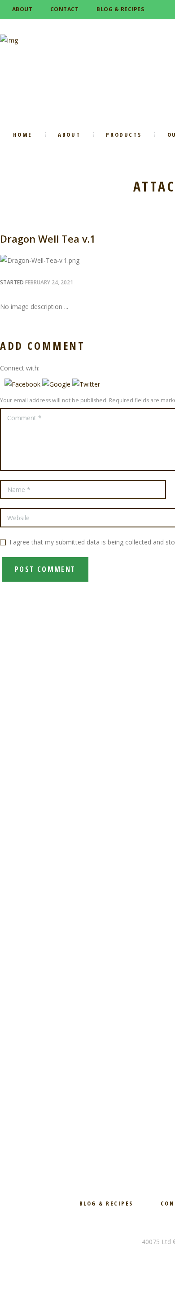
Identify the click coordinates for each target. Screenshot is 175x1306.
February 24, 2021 (49, 282)
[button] (23, 384)
